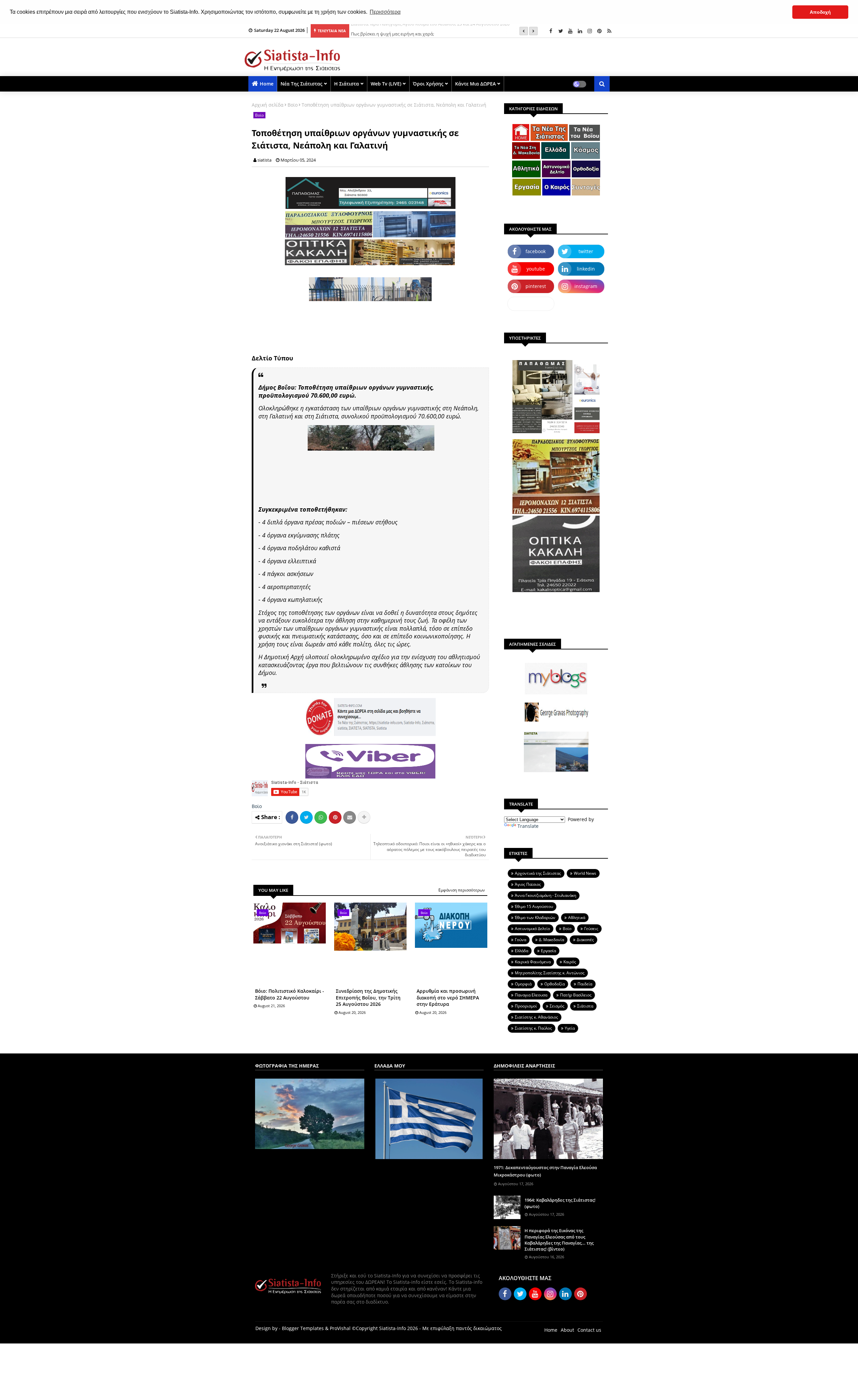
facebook (536, 251)
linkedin (586, 269)
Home (266, 83)
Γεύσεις (591, 928)
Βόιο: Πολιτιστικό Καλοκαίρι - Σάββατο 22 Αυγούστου (289, 994)
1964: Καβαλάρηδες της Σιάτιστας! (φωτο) (560, 1203)
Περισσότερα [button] (385, 12)
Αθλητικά (576, 917)
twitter (585, 251)
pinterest (536, 286)
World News (585, 873)
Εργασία (548, 951)
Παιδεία (584, 984)
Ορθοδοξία (554, 984)
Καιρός (569, 962)
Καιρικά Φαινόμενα (533, 962)
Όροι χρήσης (428, 83)
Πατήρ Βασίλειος (576, 995)
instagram (585, 286)
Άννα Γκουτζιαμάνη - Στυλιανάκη (545, 895)
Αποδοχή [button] (820, 12)
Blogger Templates (303, 1328)
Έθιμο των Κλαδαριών (535, 917)
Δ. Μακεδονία (551, 939)
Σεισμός (557, 1006)
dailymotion (531, 303)
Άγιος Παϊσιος (528, 884)
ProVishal (340, 1328)
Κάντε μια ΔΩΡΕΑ (475, 83)
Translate (528, 826)
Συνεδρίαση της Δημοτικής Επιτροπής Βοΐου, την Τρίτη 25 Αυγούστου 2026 (368, 997)
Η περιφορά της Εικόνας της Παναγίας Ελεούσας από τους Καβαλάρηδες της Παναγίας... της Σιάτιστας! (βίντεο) (559, 1239)
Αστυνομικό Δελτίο (532, 928)
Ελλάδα (521, 951)
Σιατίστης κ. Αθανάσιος (536, 1017)
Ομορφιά (523, 984)
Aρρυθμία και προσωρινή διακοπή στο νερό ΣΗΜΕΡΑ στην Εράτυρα (448, 997)
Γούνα (520, 939)
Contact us (589, 1330)
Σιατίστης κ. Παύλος (533, 1028)
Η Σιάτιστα (346, 83)
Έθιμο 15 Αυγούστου (534, 906)
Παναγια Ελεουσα (531, 995)
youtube (536, 269)
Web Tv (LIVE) (386, 83)
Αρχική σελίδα (268, 105)
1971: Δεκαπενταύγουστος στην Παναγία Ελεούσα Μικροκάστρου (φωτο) (545, 1171)
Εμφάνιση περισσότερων (461, 890)
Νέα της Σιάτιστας (301, 83)
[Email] (349, 817)
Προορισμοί (526, 1006)
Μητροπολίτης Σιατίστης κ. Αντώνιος (550, 973)
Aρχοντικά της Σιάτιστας (538, 873)
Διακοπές (585, 939)
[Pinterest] (335, 817)
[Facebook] (292, 817)
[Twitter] (306, 817)
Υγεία (570, 1028)
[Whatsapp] (320, 817)
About (567, 1330)
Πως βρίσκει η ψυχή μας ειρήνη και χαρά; (392, 31)
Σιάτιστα (585, 1006)
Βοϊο (293, 105)
